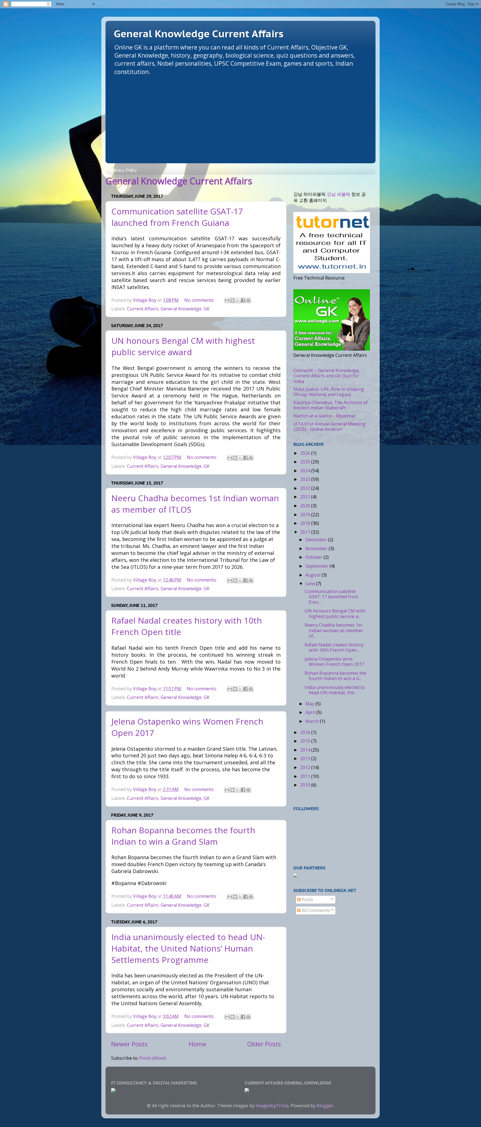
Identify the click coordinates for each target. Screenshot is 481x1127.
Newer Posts (129, 1044)
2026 (305, 453)
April (310, 712)
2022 (305, 488)
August (313, 575)
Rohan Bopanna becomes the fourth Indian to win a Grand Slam (183, 835)
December (316, 540)
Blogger (324, 1106)
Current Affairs (142, 309)
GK (207, 309)
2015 (305, 741)
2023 (305, 479)
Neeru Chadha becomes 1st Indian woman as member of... (334, 630)
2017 (305, 532)
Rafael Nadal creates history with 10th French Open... (334, 647)
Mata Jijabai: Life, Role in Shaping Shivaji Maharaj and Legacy (328, 391)
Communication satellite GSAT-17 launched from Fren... (331, 596)
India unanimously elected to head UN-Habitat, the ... (335, 690)
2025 (305, 462)
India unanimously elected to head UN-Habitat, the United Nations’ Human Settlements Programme (188, 948)
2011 (305, 776)
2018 (305, 523)
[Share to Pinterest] (248, 300)
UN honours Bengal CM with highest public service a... (335, 613)
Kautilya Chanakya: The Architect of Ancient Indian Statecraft (330, 405)
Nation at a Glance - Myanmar (324, 416)
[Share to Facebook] (243, 300)
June (310, 583)
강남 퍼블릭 (338, 194)
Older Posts (264, 1044)
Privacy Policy (124, 170)
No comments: (199, 300)
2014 (305, 750)
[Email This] (227, 300)
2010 (305, 785)
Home (197, 1044)
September (317, 566)
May (310, 704)
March (312, 721)
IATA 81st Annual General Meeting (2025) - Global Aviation (329, 426)
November (317, 548)
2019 (305, 514)
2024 (305, 471)
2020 (305, 506)
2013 (305, 758)
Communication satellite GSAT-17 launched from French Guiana (177, 217)
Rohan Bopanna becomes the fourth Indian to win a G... (335, 675)
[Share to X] (237, 300)
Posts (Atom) (152, 1058)
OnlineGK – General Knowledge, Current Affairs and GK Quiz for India (326, 375)
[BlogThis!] (232, 300)
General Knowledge (181, 309)
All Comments (315, 910)
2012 (305, 767)
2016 (305, 732)
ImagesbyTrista (272, 1106)
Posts (306, 899)
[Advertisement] (240, 117)
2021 (305, 497)
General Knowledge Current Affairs (198, 33)
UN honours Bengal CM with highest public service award (183, 346)
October (314, 557)
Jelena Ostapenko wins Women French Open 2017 (334, 661)
